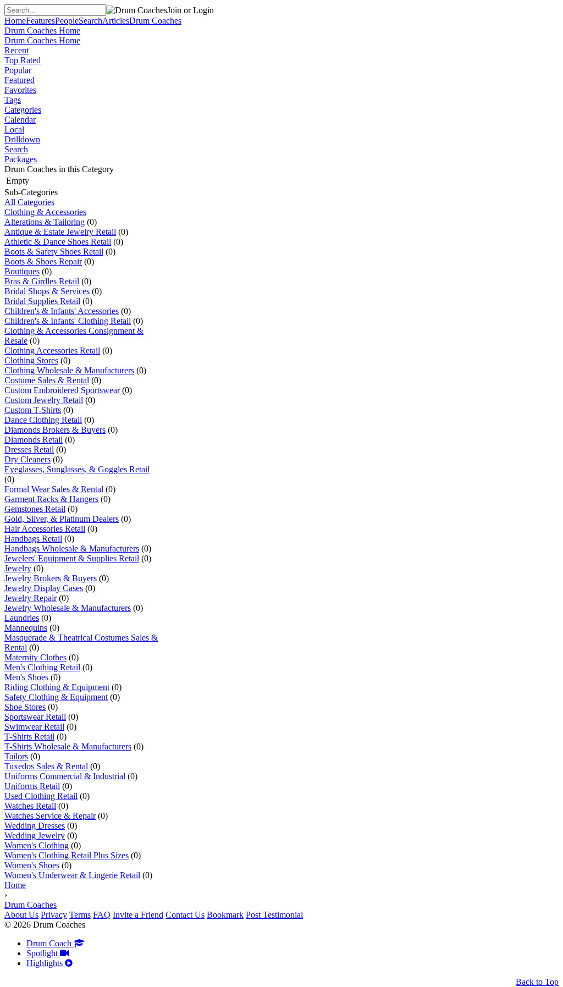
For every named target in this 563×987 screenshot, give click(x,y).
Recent (16, 50)
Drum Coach (50, 943)
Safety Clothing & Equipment (56, 697)
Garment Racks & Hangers (51, 499)
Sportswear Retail (35, 716)
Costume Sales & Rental (46, 380)
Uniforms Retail (32, 786)
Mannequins (25, 627)
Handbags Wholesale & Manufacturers (71, 548)
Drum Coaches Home (42, 30)
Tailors (16, 756)
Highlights (45, 963)
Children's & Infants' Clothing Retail (67, 321)
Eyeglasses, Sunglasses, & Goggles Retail (77, 469)
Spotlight (43, 953)
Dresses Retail (29, 449)
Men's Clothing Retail (42, 667)
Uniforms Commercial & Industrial (64, 776)
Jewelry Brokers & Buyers (50, 578)
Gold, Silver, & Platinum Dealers (61, 518)
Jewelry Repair (30, 598)
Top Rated (22, 60)
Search (16, 149)
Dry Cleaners (27, 459)
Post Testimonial (274, 914)
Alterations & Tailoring (44, 222)
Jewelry (17, 568)
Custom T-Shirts (32, 410)
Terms (80, 914)
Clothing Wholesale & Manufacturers (69, 370)
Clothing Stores (31, 360)
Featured (19, 80)
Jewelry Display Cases (43, 588)
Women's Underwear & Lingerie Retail (72, 875)
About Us (21, 914)
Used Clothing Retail (41, 796)
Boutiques (22, 271)
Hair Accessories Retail (44, 528)
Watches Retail (30, 805)
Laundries (21, 617)
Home (15, 885)
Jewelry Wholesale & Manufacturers (67, 608)
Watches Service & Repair (50, 815)
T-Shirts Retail (29, 736)
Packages (20, 159)
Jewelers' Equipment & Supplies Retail (71, 558)
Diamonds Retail (33, 439)
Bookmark (225, 914)
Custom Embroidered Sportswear (62, 390)
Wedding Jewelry (34, 835)
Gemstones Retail (34, 509)
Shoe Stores (25, 707)
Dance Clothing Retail (43, 419)
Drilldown (22, 139)
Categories (22, 109)
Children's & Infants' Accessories (61, 311)
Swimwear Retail (34, 726)
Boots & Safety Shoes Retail (53, 251)
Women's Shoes (31, 865)
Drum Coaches (30, 904)
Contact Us (185, 914)
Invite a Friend (138, 914)
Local (14, 129)
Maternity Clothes (35, 657)
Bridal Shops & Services (47, 291)
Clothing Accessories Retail (52, 350)
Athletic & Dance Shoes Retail (57, 241)
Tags (12, 99)
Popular (17, 70)
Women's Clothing (36, 845)
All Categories (29, 202)
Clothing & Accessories (45, 212)
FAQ (102, 914)
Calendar (20, 119)
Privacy (54, 914)
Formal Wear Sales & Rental (53, 489)
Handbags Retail (33, 538)
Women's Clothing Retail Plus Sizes (66, 855)
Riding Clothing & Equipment (56, 687)
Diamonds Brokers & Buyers (55, 429)
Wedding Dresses (34, 825)
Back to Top (537, 981)
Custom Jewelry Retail (43, 400)
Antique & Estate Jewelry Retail (60, 231)
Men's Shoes (26, 677)
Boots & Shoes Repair (43, 261)
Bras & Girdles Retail (41, 281)
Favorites (20, 90)
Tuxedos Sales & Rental (46, 766)
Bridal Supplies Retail (42, 301)
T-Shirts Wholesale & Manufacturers (67, 746)
